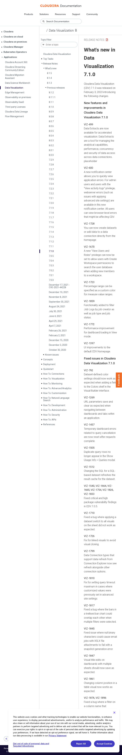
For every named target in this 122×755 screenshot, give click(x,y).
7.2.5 (51, 179)
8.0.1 (51, 150)
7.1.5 (51, 227)
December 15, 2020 (58, 340)
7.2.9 (51, 160)
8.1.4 (49, 78)
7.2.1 (51, 198)
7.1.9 (51, 208)
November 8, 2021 (58, 297)
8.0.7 (51, 121)
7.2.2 (51, 193)
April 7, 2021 (55, 326)
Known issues (52, 354)
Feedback (118, 380)
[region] (63, 730)
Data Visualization (61, 30)
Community (92, 14)
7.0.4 (51, 260)
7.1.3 (51, 237)
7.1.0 (51, 251)
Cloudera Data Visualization (57, 54)
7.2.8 (51, 164)
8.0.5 (51, 131)
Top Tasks (48, 59)
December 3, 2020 (58, 345)
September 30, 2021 (59, 301)
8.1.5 (49, 73)
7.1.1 (51, 246)
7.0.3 (51, 265)
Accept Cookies (104, 744)
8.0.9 (51, 111)
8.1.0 (51, 107)
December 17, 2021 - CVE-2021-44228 (59, 286)
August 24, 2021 (57, 306)
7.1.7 (51, 217)
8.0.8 (51, 116)
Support (76, 14)
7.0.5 (51, 256)
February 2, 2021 (57, 335)
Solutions (44, 14)
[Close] (114, 712)
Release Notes (50, 63)
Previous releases (56, 87)
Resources (60, 14)
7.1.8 (51, 212)
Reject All (81, 744)
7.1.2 (51, 241)
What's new (51, 68)
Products (28, 14)
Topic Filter (46, 40)
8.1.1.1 (52, 97)
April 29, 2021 (56, 321)
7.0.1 (51, 275)
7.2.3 (51, 188)
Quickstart (48, 369)
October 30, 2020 (57, 350)
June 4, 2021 (55, 316)
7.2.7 (51, 169)
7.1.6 (51, 222)
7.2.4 (51, 184)
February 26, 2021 (58, 330)
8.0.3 (51, 140)
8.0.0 (51, 155)
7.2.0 (51, 203)
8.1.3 (49, 83)
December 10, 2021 (58, 292)
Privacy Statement (57, 735)
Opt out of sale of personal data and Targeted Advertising (31, 744)
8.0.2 (51, 145)
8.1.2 (51, 92)
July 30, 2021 (55, 311)
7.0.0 (51, 280)
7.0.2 (51, 270)
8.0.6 (51, 126)
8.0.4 (51, 135)
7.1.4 (51, 232)
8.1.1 (51, 102)
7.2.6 (51, 174)
